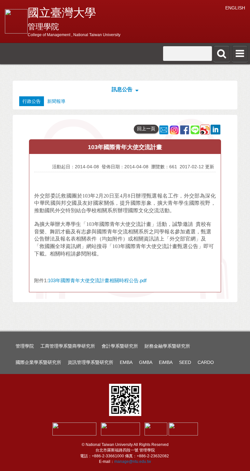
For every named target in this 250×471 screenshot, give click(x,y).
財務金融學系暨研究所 (167, 346)
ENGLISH (235, 7)
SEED (185, 362)
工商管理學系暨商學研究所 (67, 346)
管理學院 (25, 346)
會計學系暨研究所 (120, 346)
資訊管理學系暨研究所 (90, 362)
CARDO (206, 362)
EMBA (126, 362)
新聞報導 (56, 101)
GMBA (145, 362)
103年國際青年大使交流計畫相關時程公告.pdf (97, 280)
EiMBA (166, 362)
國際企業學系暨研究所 (38, 362)
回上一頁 (146, 128)
